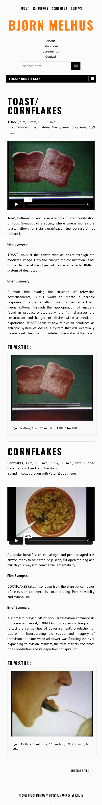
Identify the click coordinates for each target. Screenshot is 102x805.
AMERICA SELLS (80, 770)
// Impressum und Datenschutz (64, 795)
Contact (77, 8)
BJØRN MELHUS (51, 25)
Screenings (59, 8)
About (25, 8)
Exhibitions (40, 8)
